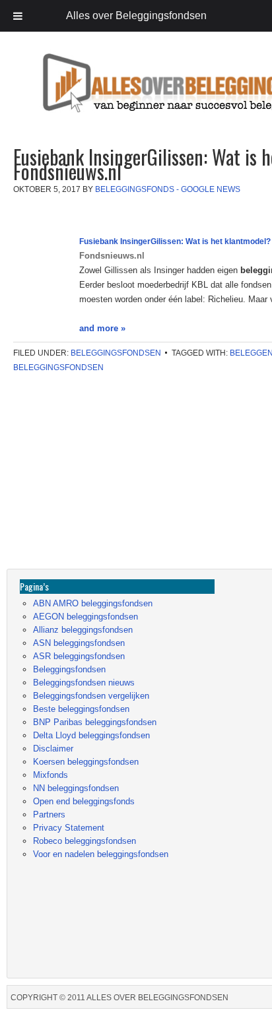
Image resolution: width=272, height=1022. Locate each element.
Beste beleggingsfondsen (81, 709)
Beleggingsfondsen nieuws (84, 682)
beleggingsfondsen (58, 367)
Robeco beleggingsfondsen (84, 841)
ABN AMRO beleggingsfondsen (93, 603)
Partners (49, 814)
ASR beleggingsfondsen (79, 656)
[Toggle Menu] (18, 16)
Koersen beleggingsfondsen (86, 762)
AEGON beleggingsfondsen (85, 617)
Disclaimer (53, 748)
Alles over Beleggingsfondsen (102, 95)
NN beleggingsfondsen (76, 788)
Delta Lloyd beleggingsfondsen (91, 735)
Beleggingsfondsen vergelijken (91, 696)
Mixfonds (50, 775)
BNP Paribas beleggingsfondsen (94, 722)
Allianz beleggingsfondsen (83, 630)
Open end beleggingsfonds (84, 801)
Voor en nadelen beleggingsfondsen (100, 854)
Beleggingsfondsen (116, 353)
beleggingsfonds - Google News (167, 189)
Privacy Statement (68, 828)
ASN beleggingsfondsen (79, 643)
